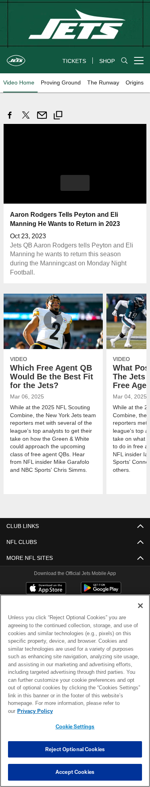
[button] (75, 182)
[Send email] (42, 119)
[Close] (140, 613)
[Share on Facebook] (10, 119)
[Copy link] (58, 116)
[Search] (124, 60)
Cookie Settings (75, 726)
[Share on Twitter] (26, 119)
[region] (75, 695)
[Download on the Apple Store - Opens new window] (46, 582)
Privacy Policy (96, 711)
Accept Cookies (75, 772)
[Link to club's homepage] (16, 57)
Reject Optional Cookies (75, 749)
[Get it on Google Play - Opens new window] (101, 585)
